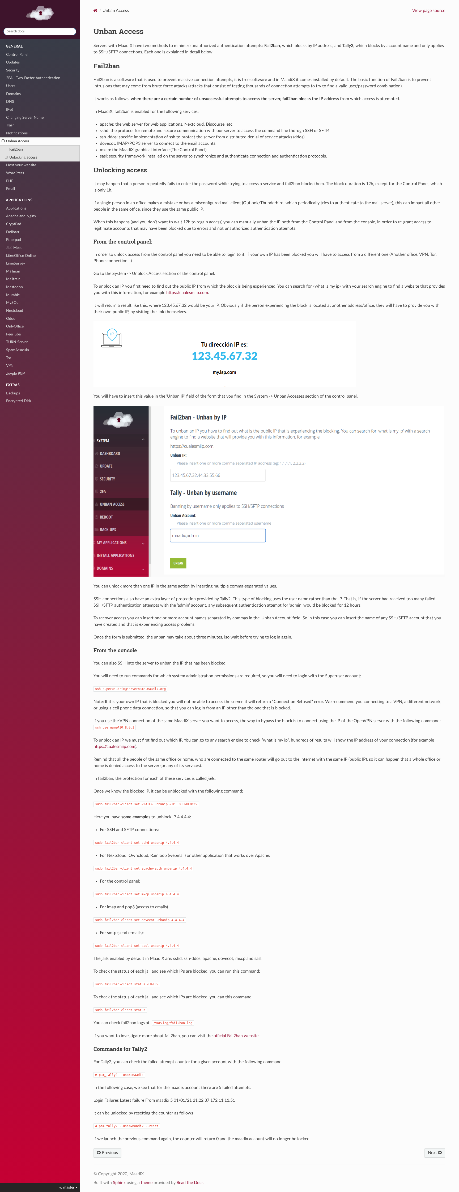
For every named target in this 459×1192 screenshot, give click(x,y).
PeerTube (13, 334)
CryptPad (13, 224)
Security (12, 70)
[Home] (95, 10)
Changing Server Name (25, 118)
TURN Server (17, 342)
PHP (9, 181)
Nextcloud (14, 311)
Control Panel (17, 55)
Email (10, 189)
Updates (13, 62)
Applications (16, 208)
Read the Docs (190, 1183)
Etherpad (13, 240)
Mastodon (14, 287)
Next (433, 1153)
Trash (10, 125)
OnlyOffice (15, 326)
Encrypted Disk (18, 401)
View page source (428, 10)
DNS (10, 102)
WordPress (15, 173)
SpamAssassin (17, 350)
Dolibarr (12, 232)
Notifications (17, 133)
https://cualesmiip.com (187, 293)
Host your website (21, 165)
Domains (13, 94)
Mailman (13, 271)
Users (10, 86)
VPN (10, 366)
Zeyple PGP (15, 374)
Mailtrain (13, 279)
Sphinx (119, 1183)
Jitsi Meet (14, 248)
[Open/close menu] (3, 141)
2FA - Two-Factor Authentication (33, 78)
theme (146, 1183)
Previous (109, 1153)
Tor (8, 358)
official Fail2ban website (236, 1036)
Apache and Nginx (21, 216)
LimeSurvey (15, 263)
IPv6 (9, 110)
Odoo (10, 319)
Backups (13, 393)
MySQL (12, 303)
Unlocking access (23, 157)
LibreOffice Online (21, 256)
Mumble (13, 295)
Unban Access (17, 141)
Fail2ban (16, 149)
